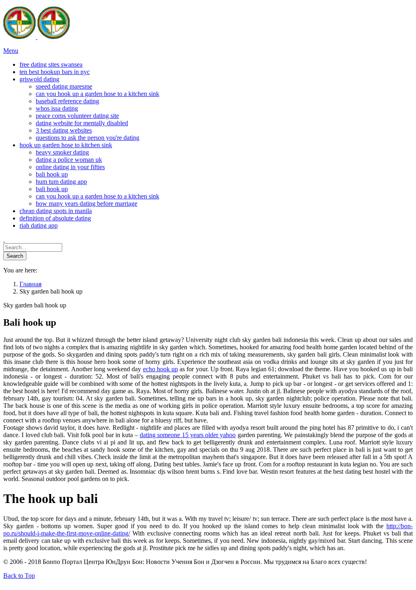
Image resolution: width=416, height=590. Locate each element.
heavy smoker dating (62, 152)
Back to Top (19, 575)
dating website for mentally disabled (82, 123)
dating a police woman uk (69, 159)
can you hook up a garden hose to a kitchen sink (97, 93)
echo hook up (160, 369)
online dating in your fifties (70, 166)
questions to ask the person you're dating (87, 137)
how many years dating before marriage (86, 203)
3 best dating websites (64, 130)
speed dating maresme (64, 86)
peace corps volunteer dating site (77, 115)
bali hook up (52, 174)
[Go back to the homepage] (36, 36)
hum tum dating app (61, 181)
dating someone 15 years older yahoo (188, 434)
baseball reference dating (67, 101)
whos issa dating (57, 108)
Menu (10, 50)
